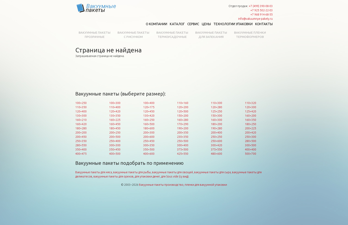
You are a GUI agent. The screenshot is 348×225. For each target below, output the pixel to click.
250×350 (81, 141)
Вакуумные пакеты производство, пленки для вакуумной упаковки (183, 184)
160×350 (250, 119)
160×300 (216, 119)
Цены (206, 24)
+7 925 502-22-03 (261, 10)
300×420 (216, 145)
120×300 (250, 107)
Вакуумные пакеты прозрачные (94, 34)
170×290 (182, 124)
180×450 (114, 128)
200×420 (250, 132)
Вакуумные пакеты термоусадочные (172, 34)
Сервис (193, 24)
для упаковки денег (147, 176)
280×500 (250, 141)
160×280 (182, 119)
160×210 (81, 119)
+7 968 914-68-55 (261, 14)
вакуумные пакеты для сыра (212, 172)
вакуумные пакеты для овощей (172, 172)
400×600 (148, 153)
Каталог (177, 24)
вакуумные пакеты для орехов (113, 176)
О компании (156, 24)
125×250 (216, 111)
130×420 (148, 115)
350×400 (81, 149)
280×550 (81, 145)
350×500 (148, 149)
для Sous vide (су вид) (174, 176)
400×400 (250, 149)
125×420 (250, 111)
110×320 (250, 103)
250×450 (148, 141)
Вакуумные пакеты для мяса (93, 172)
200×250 (114, 132)
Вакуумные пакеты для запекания (211, 34)
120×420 (114, 111)
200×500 (114, 136)
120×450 (148, 111)
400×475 (81, 153)
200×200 (81, 132)
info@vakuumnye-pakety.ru (255, 18)
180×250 (250, 124)
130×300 (81, 115)
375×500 (182, 149)
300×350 (148, 145)
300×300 (114, 145)
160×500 (148, 124)
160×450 (114, 124)
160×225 (114, 119)
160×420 (81, 124)
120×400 (81, 111)
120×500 (182, 111)
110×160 (182, 103)
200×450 (81, 136)
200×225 (250, 128)
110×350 (81, 107)
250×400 (114, 141)
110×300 (216, 103)
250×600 (216, 141)
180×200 (216, 124)
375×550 (216, 149)
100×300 (114, 103)
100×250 (81, 103)
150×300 (216, 115)
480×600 (216, 153)
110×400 (114, 107)
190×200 (182, 128)
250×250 (216, 136)
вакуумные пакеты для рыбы (132, 172)
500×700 (250, 153)
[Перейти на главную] (96, 8)
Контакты (264, 24)
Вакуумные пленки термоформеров (250, 34)
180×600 (148, 128)
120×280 (216, 107)
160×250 (148, 119)
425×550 (182, 153)
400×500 (114, 153)
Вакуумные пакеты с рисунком (133, 34)
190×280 (216, 128)
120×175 (148, 107)
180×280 (81, 128)
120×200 (182, 107)
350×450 (114, 149)
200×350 (182, 132)
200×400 (216, 132)
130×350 (114, 115)
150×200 (182, 115)
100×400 (148, 103)
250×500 (182, 141)
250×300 (250, 136)
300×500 (250, 145)
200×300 (148, 132)
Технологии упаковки (233, 24)
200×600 (148, 136)
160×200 (250, 115)
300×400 (182, 145)
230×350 (182, 136)
